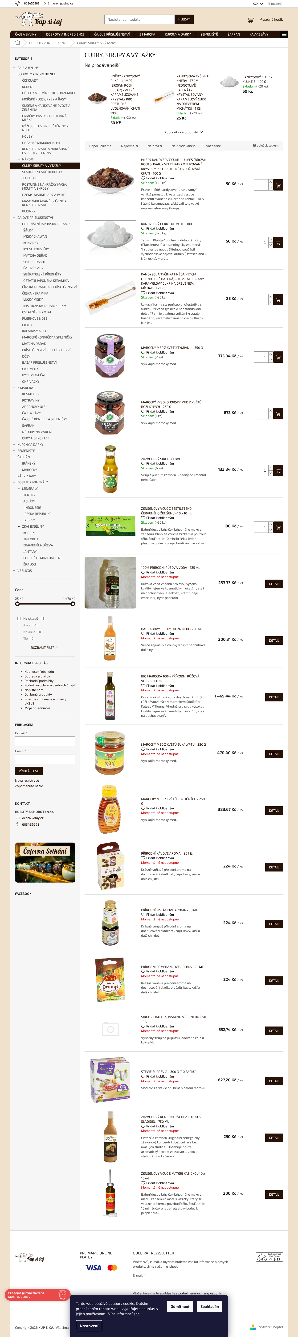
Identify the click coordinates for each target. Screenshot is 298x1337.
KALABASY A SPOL (35, 331)
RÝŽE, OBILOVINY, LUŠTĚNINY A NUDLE (45, 128)
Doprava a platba (37, 676)
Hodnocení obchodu (39, 671)
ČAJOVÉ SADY (33, 268)
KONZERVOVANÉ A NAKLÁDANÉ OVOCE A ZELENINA (45, 151)
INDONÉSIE (32, 507)
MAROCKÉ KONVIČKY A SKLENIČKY (47, 337)
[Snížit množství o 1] (270, 187)
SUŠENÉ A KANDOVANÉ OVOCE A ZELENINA (46, 107)
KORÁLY (29, 533)
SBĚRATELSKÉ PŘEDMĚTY (42, 274)
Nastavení (89, 1325)
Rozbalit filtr (43, 647)
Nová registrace (27, 780)
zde (137, 1313)
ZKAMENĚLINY (33, 526)
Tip (28, 638)
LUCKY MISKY (33, 299)
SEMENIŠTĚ (26, 451)
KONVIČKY (30, 243)
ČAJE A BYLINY (28, 68)
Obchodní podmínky (38, 681)
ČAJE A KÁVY (31, 413)
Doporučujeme (100, 146)
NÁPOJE (28, 159)
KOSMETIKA (31, 394)
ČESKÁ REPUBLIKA (38, 514)
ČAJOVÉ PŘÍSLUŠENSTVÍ (35, 217)
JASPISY (29, 520)
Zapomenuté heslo (29, 786)
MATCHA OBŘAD (35, 255)
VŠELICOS (24, 571)
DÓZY (26, 356)
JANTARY (30, 551)
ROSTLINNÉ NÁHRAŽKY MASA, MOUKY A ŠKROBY (44, 186)
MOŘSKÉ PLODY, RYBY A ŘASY (44, 99)
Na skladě (33, 618)
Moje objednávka (37, 708)
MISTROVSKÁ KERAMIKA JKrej (45, 306)
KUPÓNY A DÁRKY (30, 444)
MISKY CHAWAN (35, 236)
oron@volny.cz (33, 818)
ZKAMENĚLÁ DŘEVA (38, 545)
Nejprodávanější (183, 146)
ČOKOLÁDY (30, 80)
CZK (256, 3)
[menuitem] (25, 34)
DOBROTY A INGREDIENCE (36, 74)
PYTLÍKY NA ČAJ (33, 375)
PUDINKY (28, 211)
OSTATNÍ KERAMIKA (36, 312)
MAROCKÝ (29, 470)
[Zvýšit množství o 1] (270, 182)
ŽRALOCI (29, 564)
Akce (29, 625)
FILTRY (27, 325)
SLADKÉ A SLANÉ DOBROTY (42, 172)
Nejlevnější (129, 146)
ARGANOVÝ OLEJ (34, 407)
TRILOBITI (30, 539)
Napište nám (33, 690)
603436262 (30, 824)
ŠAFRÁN (28, 425)
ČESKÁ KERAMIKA (35, 293)
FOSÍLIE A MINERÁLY (32, 482)
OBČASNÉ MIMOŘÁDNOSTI (41, 143)
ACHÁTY (29, 501)
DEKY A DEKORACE (35, 438)
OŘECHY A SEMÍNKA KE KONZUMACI (48, 93)
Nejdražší (154, 146)
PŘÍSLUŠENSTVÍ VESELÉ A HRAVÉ (47, 350)
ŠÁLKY (28, 230)
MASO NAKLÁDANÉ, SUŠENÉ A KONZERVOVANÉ (44, 203)
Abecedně (213, 146)
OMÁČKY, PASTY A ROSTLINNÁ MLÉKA (44, 118)
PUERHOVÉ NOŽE (34, 318)
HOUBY (27, 136)
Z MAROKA (25, 388)
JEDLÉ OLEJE (31, 178)
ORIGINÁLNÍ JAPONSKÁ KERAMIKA (47, 224)
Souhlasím (209, 1306)
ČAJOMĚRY (30, 369)
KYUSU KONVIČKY (36, 249)
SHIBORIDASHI (34, 262)
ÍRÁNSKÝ (28, 463)
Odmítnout (180, 1306)
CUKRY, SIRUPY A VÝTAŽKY (41, 165)
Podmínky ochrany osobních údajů (49, 685)
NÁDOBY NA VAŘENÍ (37, 432)
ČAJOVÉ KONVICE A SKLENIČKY (44, 419)
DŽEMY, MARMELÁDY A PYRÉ (43, 195)
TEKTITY (29, 495)
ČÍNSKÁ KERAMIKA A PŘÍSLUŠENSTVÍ (49, 287)
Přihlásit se (29, 771)
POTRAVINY (31, 400)
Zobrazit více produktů (181, 132)
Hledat (184, 19)
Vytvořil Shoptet (271, 1327)
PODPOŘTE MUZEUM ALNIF (43, 558)
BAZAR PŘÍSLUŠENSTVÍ (39, 362)
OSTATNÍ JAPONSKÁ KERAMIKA (46, 281)
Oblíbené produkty (38, 694)
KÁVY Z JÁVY (26, 476)
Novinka (32, 632)
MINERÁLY (30, 488)
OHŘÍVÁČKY (30, 381)
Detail (274, 584)
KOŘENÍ (27, 87)
